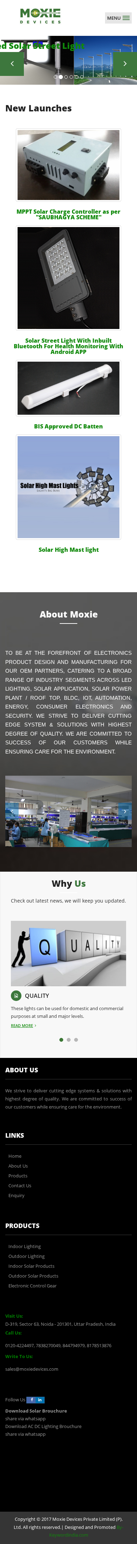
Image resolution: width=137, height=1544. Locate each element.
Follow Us (15, 1399)
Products (17, 1175)
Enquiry (16, 1195)
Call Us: (13, 1333)
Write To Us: (19, 1356)
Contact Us (19, 1185)
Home (14, 1156)
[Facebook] (30, 1400)
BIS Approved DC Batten (68, 426)
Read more (22, 1025)
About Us (18, 1166)
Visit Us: (14, 1316)
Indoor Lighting (24, 1246)
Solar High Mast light (69, 550)
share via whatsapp (25, 1418)
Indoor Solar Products (31, 1266)
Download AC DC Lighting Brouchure (43, 1426)
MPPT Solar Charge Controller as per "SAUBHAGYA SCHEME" (68, 214)
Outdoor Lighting (26, 1256)
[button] (12, 811)
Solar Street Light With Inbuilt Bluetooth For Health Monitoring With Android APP (68, 346)
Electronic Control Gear (32, 1286)
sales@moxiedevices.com (31, 1369)
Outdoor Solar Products (33, 1276)
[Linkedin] (40, 1400)
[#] (40, 16)
